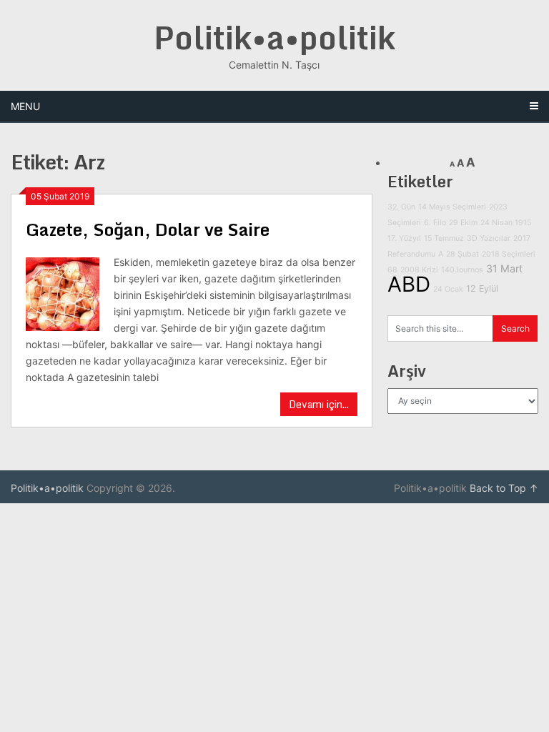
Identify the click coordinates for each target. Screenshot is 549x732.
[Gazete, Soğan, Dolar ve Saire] (62, 292)
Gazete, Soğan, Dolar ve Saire (147, 229)
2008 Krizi (419, 269)
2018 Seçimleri (508, 254)
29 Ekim (463, 222)
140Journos (462, 269)
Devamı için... (319, 404)
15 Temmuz (444, 238)
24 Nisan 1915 (505, 222)
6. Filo (435, 222)
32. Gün (401, 207)
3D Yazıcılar (488, 238)
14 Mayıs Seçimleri (452, 207)
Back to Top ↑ (504, 488)
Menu (25, 106)
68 (392, 269)
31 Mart (504, 268)
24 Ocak (448, 289)
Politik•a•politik (274, 37)
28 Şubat (462, 254)
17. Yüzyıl (404, 238)
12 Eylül (482, 288)
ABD (408, 284)
